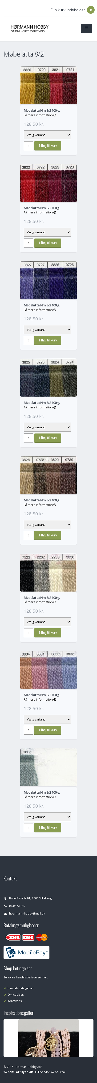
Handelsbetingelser (21, 988)
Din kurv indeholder (68, 10)
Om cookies (16, 994)
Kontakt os (15, 1001)
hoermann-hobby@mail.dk (27, 913)
